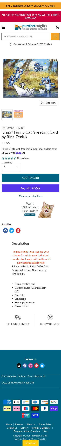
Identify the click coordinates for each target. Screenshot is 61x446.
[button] (9, 158)
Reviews (19, 424)
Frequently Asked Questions (27, 431)
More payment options (30, 196)
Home (9, 424)
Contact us (12, 427)
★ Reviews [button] (30, 443)
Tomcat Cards (14, 127)
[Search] (55, 36)
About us (31, 424)
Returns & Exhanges (41, 427)
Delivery (24, 427)
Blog (45, 431)
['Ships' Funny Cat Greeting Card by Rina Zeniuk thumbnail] (7, 114)
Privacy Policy (45, 424)
